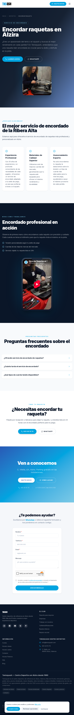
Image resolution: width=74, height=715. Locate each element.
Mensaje (18, 558)
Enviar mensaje (37, 588)
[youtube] (15, 626)
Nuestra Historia (44, 629)
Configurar (44, 709)
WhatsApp (34, 59)
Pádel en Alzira (21, 689)
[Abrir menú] (69, 4)
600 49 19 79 (28, 431)
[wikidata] (20, 626)
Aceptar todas (13, 709)
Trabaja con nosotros (46, 622)
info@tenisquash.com (49, 642)
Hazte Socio (59, 4)
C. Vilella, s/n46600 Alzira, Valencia (49, 650)
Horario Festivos (7, 656)
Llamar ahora (14, 59)
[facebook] (10, 626)
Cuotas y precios (59, 689)
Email (18, 549)
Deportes (12, 16)
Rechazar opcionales (30, 709)
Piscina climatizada (33, 689)
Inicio (4, 16)
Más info (38, 704)
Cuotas (4, 643)
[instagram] (4, 626)
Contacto (5, 653)
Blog (3, 663)
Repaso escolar (44, 632)
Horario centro (7, 650)
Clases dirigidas (46, 689)
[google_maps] (26, 626)
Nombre (19, 532)
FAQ (3, 660)
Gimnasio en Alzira (8, 689)
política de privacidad (36, 580)
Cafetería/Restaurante (46, 625)
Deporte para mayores (46, 615)
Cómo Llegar (47, 480)
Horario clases (6, 646)
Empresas (42, 618)
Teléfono (19, 541)
